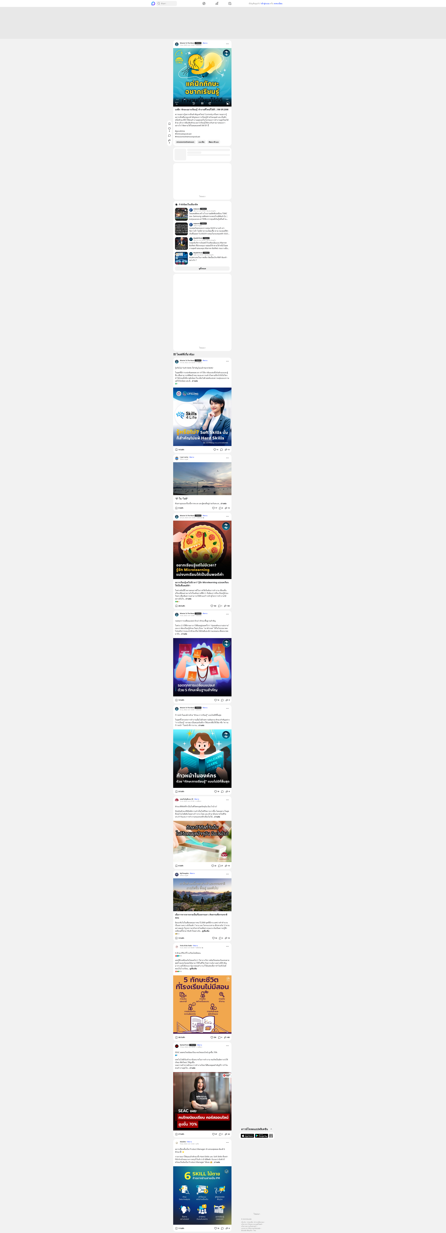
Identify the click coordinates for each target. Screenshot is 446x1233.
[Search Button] (158, 3)
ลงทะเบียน (278, 3)
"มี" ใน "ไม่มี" (181, 498)
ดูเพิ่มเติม (205, 931)
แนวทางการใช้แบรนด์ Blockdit (250, 1228)
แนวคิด (201, 142)
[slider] (202, 99)
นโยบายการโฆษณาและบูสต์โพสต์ (251, 1224)
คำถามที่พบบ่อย (259, 1222)
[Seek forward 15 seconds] (210, 103)
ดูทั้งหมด (202, 268)
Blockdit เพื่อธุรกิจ (246, 1230)
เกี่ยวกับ (243, 1222)
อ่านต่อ (195, 381)
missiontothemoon (185, 142)
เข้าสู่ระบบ (265, 3)
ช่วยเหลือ (250, 1222)
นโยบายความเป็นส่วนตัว (248, 1226)
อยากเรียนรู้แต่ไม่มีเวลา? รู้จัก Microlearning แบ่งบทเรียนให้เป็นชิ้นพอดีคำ (202, 584)
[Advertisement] (223, 22)
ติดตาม (205, 43)
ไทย (254, 1230)
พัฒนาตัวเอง (214, 142)
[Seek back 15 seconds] (194, 103)
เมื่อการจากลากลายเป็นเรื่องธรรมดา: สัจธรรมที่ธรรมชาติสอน (201, 916)
